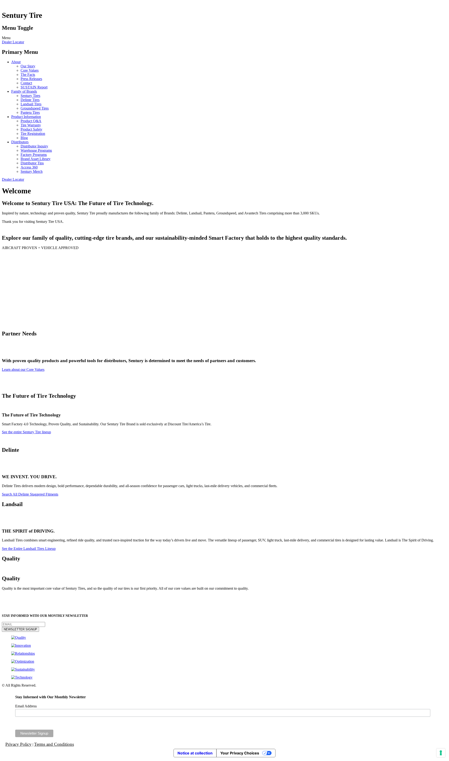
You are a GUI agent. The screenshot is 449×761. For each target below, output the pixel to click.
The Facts (28, 75)
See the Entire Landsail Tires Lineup (29, 549)
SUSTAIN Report (34, 87)
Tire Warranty (31, 125)
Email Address (26, 706)
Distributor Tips (32, 163)
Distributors (20, 142)
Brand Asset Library (36, 159)
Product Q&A (31, 121)
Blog (24, 138)
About (16, 62)
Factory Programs (34, 155)
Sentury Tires (30, 96)
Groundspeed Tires (35, 108)
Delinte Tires (30, 100)
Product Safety (31, 129)
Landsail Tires (31, 104)
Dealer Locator (13, 42)
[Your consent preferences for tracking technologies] (440, 752)
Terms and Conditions (54, 744)
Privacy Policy (18, 744)
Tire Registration (33, 134)
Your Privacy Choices (239, 753)
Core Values (30, 70)
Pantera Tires (30, 112)
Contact (26, 83)
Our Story (28, 66)
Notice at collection (195, 753)
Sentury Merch (32, 171)
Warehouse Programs (36, 150)
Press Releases (31, 79)
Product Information (26, 117)
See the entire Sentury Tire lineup (26, 432)
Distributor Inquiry (34, 146)
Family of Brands (24, 91)
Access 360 (29, 167)
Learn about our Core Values (23, 369)
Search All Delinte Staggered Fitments (30, 494)
